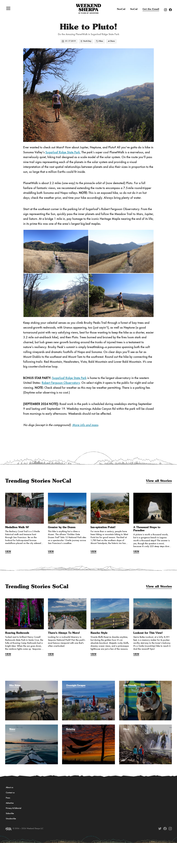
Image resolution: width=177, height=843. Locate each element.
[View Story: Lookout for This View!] (152, 613)
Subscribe (10, 813)
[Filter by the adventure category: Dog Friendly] (145, 682)
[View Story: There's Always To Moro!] (67, 613)
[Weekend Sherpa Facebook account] (171, 10)
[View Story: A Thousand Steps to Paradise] (152, 508)
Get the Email (151, 9)
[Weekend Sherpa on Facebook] (165, 829)
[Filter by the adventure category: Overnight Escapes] (88, 682)
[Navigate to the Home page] (88, 9)
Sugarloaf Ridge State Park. (63, 152)
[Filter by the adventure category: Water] (31, 726)
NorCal (121, 9)
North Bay (87, 41)
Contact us (10, 793)
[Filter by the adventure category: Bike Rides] (31, 682)
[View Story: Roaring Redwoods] (24, 613)
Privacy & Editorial (13, 808)
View (8, 551)
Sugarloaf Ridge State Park (69, 378)
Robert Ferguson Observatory (61, 383)
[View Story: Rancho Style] (110, 613)
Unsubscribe (11, 819)
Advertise (10, 803)
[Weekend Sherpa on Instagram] (170, 829)
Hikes (101, 41)
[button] (8, 8)
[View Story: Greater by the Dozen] (67, 508)
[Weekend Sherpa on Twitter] (159, 829)
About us (9, 787)
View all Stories (159, 480)
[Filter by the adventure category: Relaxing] (88, 726)
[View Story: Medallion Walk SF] (24, 508)
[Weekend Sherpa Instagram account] (166, 10)
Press (8, 798)
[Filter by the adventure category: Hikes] (145, 726)
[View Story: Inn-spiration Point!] (110, 508)
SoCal (133, 9)
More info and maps (85, 425)
